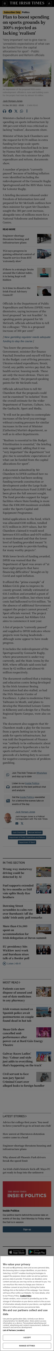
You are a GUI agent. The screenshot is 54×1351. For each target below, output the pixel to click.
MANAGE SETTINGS (27, 1346)
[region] (27, 1303)
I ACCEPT (27, 1338)
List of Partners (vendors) (14, 1330)
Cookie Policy (25, 1296)
